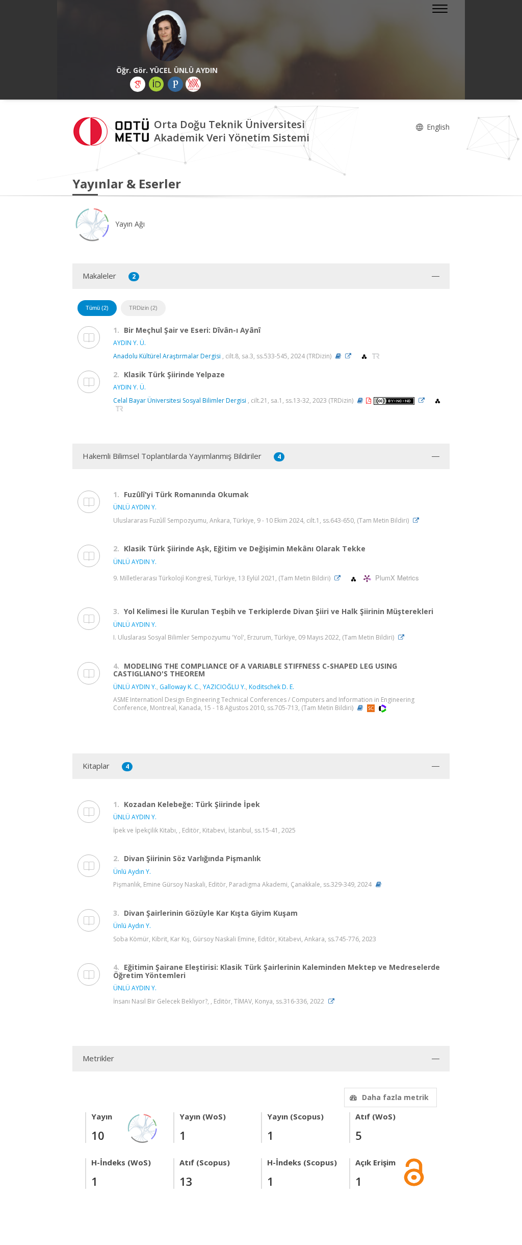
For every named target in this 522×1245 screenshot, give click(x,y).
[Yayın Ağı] (143, 1127)
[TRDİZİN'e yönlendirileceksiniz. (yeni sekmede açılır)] (376, 356)
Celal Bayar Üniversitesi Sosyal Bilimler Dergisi (179, 400)
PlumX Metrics (395, 578)
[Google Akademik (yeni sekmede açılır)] (137, 84)
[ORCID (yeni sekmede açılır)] (156, 84)
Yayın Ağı (129, 224)
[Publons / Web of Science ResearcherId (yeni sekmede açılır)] (175, 84)
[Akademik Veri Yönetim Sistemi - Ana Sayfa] (113, 130)
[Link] (350, 356)
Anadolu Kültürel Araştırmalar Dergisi (167, 356)
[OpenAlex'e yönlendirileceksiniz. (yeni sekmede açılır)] (365, 356)
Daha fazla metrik (395, 1097)
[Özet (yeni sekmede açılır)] (338, 356)
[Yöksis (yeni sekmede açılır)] (193, 84)
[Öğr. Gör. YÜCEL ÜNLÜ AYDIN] (166, 35)
